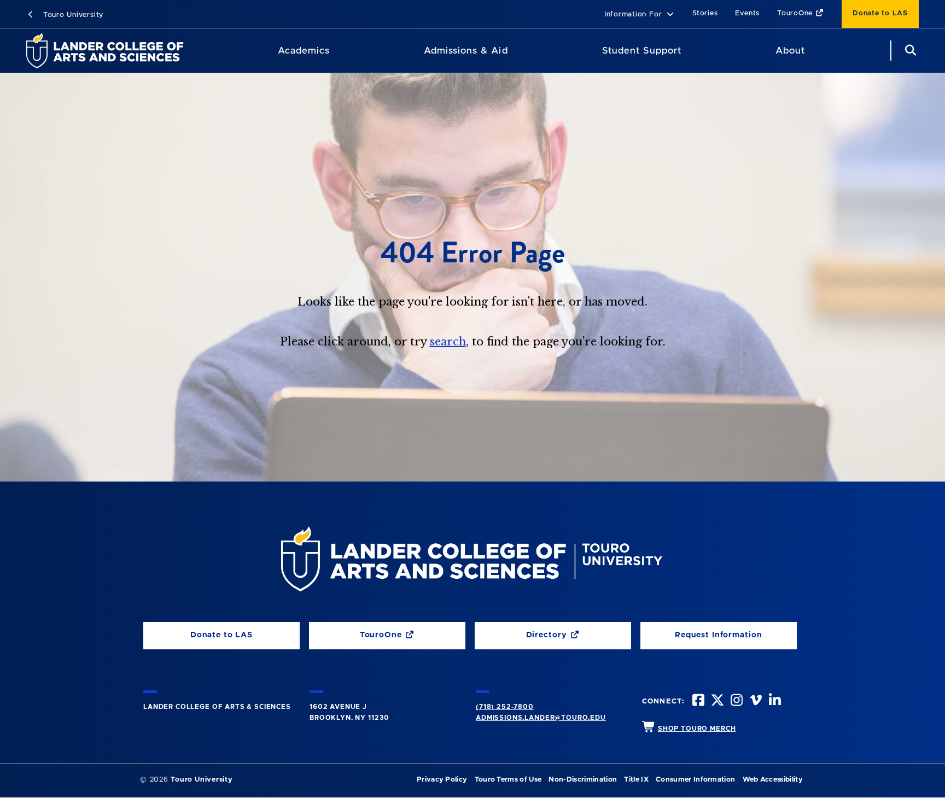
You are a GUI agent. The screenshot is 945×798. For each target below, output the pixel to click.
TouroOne (796, 13)
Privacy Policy (442, 779)
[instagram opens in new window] (735, 701)
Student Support (641, 50)
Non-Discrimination (583, 779)
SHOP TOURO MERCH (697, 728)
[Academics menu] (337, 51)
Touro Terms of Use (508, 779)
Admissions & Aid (466, 50)
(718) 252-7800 (505, 706)
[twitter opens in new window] (716, 701)
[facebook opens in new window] (697, 701)
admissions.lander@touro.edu (541, 717)
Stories (705, 13)
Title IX (636, 779)
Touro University (71, 15)
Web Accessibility (773, 779)
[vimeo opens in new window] (755, 701)
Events (747, 13)
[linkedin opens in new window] (774, 701)
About (790, 50)
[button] (639, 15)
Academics (304, 50)
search (448, 341)
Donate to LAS (880, 13)
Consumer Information (695, 779)
